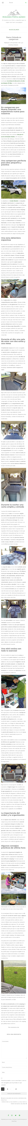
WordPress (14, 1121)
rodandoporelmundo (13, 45)
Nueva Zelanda (14, 29)
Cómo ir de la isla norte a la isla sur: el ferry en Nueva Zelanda (14, 1102)
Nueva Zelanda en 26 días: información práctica (13, 1099)
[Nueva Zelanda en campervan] (13, 54)
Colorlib (18, 1119)
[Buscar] (26, 2)
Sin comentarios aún (13, 1027)
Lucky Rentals (14, 201)
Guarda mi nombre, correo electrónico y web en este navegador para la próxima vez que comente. (13, 1083)
